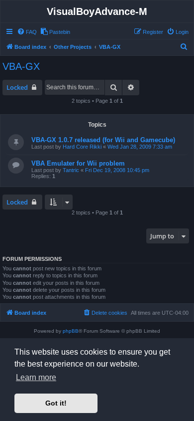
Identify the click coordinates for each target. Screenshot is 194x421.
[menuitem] (27, 32)
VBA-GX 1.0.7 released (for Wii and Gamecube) (103, 140)
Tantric (71, 170)
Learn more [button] (36, 377)
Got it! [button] (56, 403)
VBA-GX (21, 66)
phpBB (71, 331)
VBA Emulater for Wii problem (78, 163)
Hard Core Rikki (82, 147)
